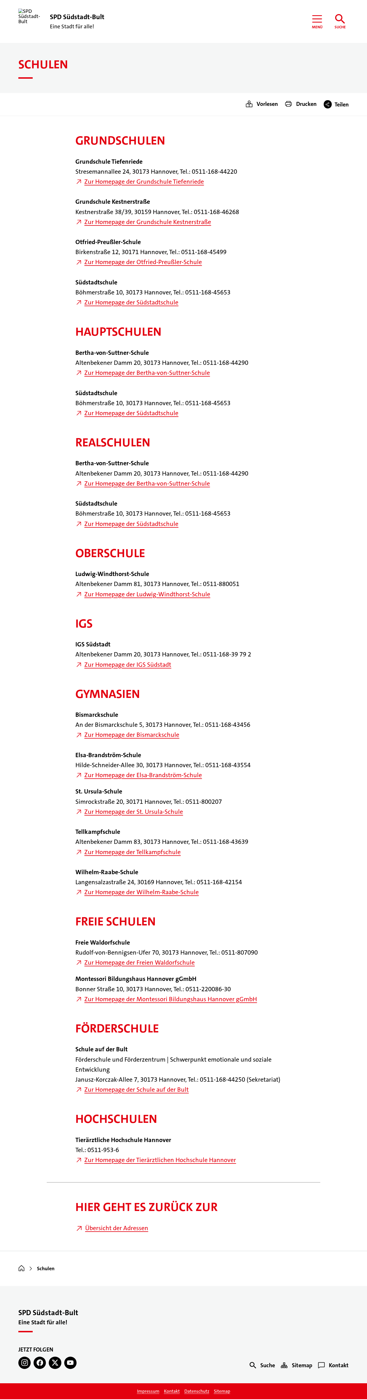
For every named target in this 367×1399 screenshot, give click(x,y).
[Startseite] (21, 1268)
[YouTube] (70, 1363)
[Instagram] (24, 1363)
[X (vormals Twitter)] (55, 1363)
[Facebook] (40, 1363)
